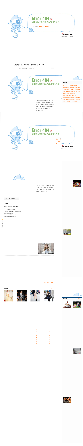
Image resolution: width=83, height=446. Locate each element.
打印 (48, 282)
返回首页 (47, 26)
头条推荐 (65, 82)
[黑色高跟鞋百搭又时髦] (35, 295)
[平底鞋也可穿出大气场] (22, 295)
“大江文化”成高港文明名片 (71, 85)
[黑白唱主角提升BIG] (49, 295)
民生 (64, 89)
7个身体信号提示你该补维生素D (72, 93)
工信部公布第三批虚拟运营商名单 (12, 211)
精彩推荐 (6, 288)
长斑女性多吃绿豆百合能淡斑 (71, 101)
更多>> (52, 288)
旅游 (64, 87)
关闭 (52, 282)
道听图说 (65, 299)
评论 (6, 198)
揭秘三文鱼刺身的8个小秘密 (11, 206)
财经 (64, 97)
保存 (44, 282)
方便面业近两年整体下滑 (70, 95)
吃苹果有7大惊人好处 (9, 209)
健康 (64, 93)
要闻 (64, 85)
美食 (64, 95)
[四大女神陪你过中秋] (8, 295)
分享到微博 (12, 198)
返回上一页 (41, 26)
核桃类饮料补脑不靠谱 (10, 216)
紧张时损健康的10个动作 (10, 214)
